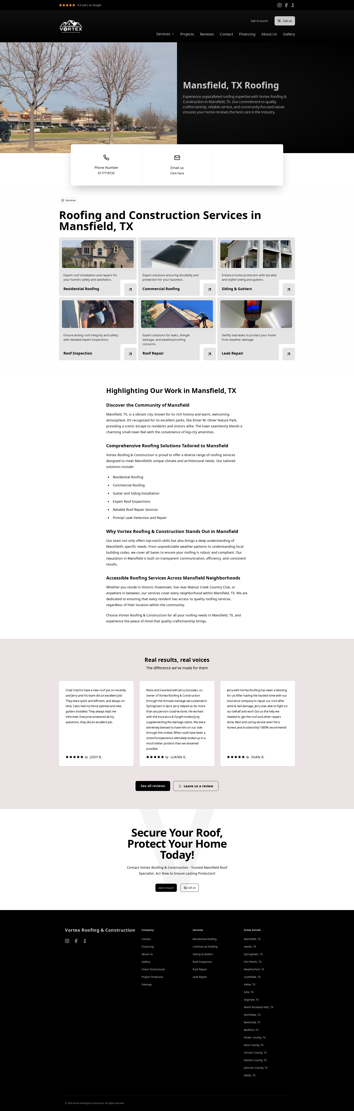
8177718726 (106, 173)
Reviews (207, 34)
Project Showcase (152, 977)
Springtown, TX (253, 954)
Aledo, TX (249, 1075)
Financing (247, 34)
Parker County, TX (255, 1037)
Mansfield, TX (252, 939)
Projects (187, 34)
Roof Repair (200, 969)
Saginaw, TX (251, 999)
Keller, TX (249, 984)
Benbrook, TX (252, 1022)
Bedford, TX (251, 1030)
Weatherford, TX (254, 969)
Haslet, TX (250, 946)
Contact (226, 34)
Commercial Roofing (205, 946)
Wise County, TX (253, 1045)
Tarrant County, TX (255, 1052)
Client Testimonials (153, 969)
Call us (287, 21)
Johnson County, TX (256, 1067)
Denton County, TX (255, 1060)
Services (163, 34)
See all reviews (153, 786)
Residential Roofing (205, 939)
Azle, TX (249, 992)
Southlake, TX (252, 977)
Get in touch (259, 21)
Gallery (289, 34)
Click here (177, 173)
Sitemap (147, 984)
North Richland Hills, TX (258, 1007)
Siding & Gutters (203, 954)
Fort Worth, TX (252, 961)
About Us (269, 34)
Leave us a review (198, 786)
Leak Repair (200, 977)
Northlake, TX (252, 1014)
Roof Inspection (202, 961)
